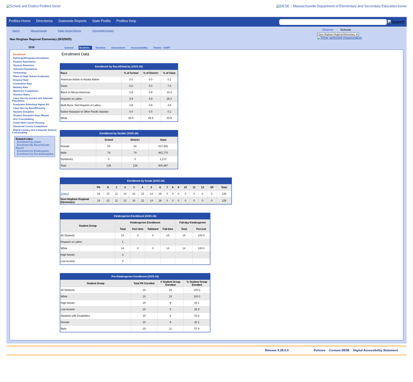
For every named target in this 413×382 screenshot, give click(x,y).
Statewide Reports (72, 21)
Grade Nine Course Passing (28, 122)
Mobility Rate (20, 87)
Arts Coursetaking (23, 119)
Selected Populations (25, 69)
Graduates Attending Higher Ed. (31, 104)
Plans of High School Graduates (31, 76)
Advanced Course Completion (30, 126)
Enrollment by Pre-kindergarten (35, 154)
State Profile (101, 21)
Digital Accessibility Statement (375, 350)
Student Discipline (23, 111)
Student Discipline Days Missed (31, 115)
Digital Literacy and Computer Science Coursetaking (34, 131)
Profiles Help (126, 21)
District (65, 193)
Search (16, 30)
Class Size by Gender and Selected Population (32, 99)
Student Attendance (24, 61)
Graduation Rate (22, 83)
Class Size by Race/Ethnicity (29, 108)
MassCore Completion (25, 91)
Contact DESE (339, 350)
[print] (207, 56)
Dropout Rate (20, 80)
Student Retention (23, 65)
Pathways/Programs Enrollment (31, 58)
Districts (327, 29)
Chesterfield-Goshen (103, 30)
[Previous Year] (26, 47)
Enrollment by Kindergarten (33, 151)
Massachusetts (39, 30)
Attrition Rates (21, 94)
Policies (319, 350)
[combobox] (333, 22)
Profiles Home (20, 21)
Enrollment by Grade (29, 142)
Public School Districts (69, 30)
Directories (44, 21)
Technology (19, 72)
